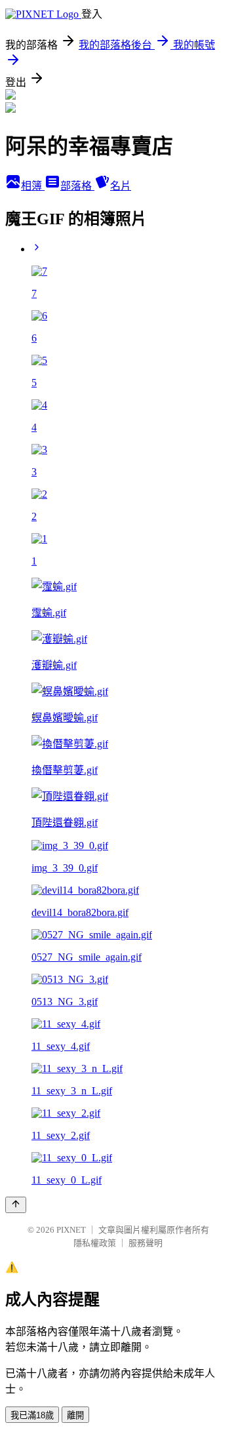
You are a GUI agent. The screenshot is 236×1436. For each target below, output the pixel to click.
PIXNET (71, 1230)
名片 (120, 185)
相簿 (33, 185)
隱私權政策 (94, 1243)
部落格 (77, 185)
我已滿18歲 (32, 1415)
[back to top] (15, 1205)
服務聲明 (145, 1243)
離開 (75, 1415)
